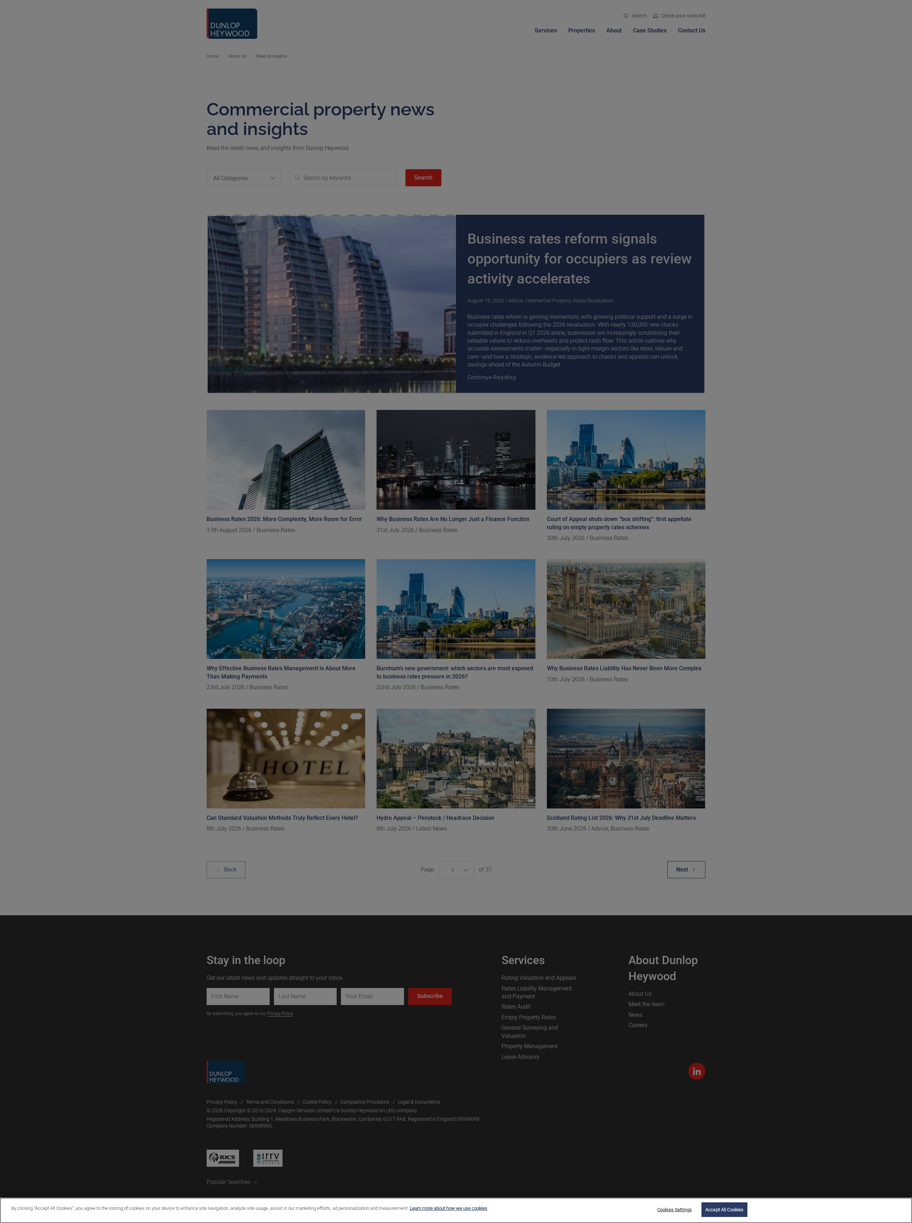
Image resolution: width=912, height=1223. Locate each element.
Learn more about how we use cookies (448, 1208)
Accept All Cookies (724, 1209)
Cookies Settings (674, 1209)
